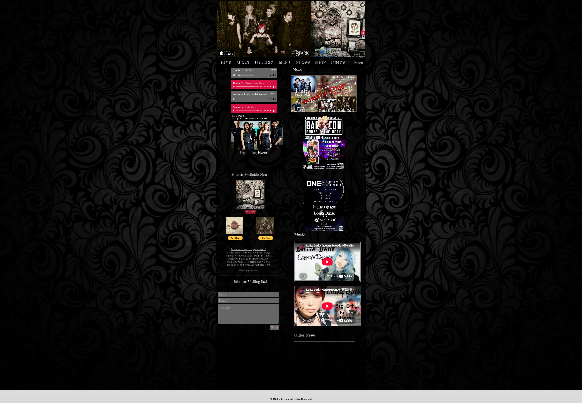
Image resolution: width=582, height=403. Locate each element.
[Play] (234, 75)
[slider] (274, 75)
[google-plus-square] (362, 54)
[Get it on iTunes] (226, 53)
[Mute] (271, 75)
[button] (363, 32)
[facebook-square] (352, 54)
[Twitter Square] (357, 54)
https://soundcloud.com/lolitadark (251, 118)
